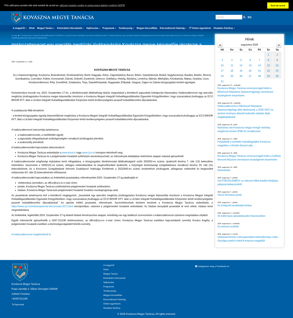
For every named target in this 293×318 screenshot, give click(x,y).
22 (268, 70)
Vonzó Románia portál (229, 195)
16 (277, 65)
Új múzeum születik (228, 226)
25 (231, 76)
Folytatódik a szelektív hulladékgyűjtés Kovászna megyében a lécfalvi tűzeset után (244, 143)
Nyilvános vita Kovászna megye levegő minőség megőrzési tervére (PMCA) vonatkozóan (243, 129)
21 (259, 70)
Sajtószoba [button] (92, 28)
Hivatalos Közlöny (111, 308)
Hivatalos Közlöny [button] (223, 28)
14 (259, 65)
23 (277, 70)
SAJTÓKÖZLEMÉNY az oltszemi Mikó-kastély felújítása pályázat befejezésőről (247, 182)
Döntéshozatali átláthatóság (43, 35)
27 (250, 76)
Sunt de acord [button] (278, 5)
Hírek (32, 28)
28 (259, 76)
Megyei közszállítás (147, 28)
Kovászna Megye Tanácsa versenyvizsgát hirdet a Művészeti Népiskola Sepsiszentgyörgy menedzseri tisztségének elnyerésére (245, 92)
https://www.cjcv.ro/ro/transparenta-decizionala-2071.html (42, 206)
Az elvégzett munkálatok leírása (234, 205)
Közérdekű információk (114, 278)
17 (222, 70)
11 (232, 65)
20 (250, 70)
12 (241, 65)
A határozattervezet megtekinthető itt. (31, 234)
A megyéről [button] (19, 28)
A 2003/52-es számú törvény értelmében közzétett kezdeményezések (81, 35)
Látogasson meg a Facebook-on (213, 266)
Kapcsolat (19, 304)
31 (222, 81)
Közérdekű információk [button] (70, 28)
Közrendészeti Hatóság (114, 299)
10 (222, 65)
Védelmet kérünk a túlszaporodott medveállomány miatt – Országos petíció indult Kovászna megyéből (248, 239)
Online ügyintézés (201, 28)
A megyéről (108, 265)
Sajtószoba (108, 282)
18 (231, 70)
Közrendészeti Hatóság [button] (172, 28)
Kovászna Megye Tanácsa (58, 18)
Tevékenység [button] (126, 28)
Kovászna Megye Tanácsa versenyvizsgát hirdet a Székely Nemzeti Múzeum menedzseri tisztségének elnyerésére (249, 158)
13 (250, 65)
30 (277, 76)
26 (241, 76)
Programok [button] (108, 28)
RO (249, 17)
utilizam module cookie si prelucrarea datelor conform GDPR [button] (92, 5)
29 (268, 76)
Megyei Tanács (110, 274)
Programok (108, 286)
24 (222, 76)
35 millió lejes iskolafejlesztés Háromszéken (241, 216)
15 (268, 65)
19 (241, 70)
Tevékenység (26, 35)
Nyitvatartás (223, 170)
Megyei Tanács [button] (45, 28)
